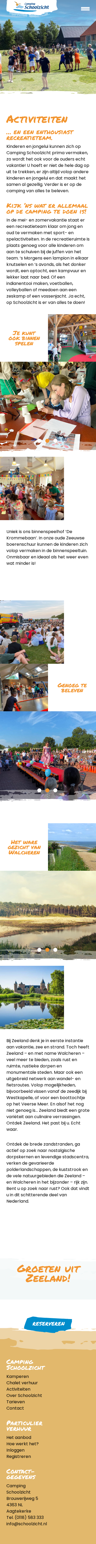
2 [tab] (47, 441)
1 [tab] (39, 441)
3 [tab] (55, 441)
